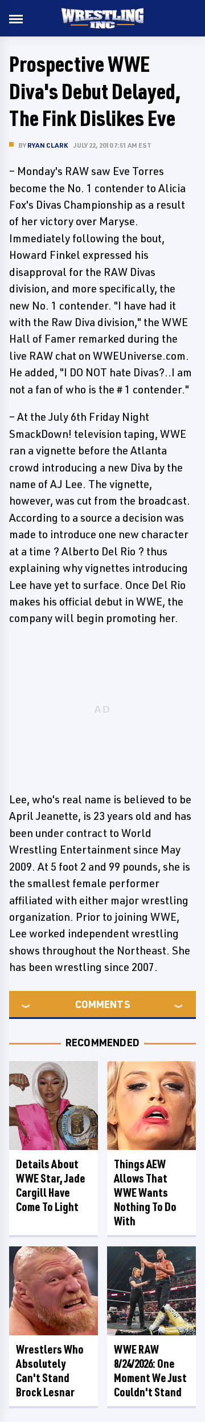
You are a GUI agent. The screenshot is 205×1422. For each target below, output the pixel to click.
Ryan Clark (47, 145)
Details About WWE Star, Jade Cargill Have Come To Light (50, 1185)
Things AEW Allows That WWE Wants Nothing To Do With (145, 1192)
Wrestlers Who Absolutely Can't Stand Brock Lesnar (50, 1370)
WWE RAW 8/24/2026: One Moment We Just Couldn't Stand (150, 1370)
